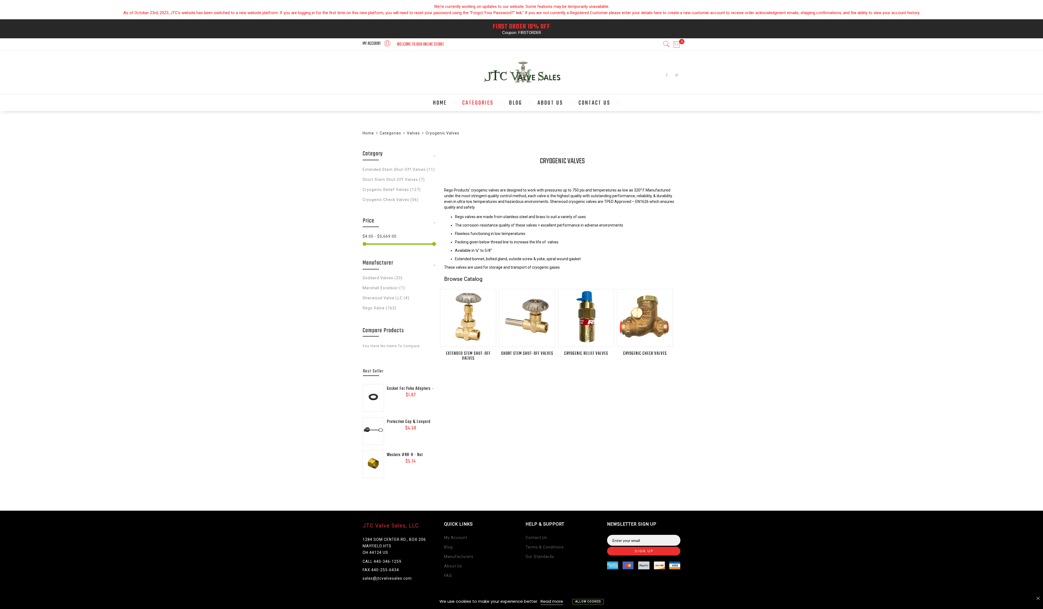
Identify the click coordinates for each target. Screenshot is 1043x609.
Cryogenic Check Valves (645, 353)
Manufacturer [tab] (378, 263)
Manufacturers (458, 556)
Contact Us (536, 537)
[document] (521, 601)
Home (368, 133)
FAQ (448, 575)
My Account (455, 537)
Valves (413, 133)
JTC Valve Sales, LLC (391, 525)
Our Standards (540, 556)
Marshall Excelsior (384, 288)
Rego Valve (379, 308)
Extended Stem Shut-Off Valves (468, 356)
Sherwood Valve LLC (386, 298)
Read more (552, 601)
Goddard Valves (383, 278)
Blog (448, 547)
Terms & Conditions (545, 547)
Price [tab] (368, 221)
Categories (390, 133)
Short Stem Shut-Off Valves (527, 353)
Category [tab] (373, 154)
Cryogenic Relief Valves (586, 353)
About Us (453, 566)
